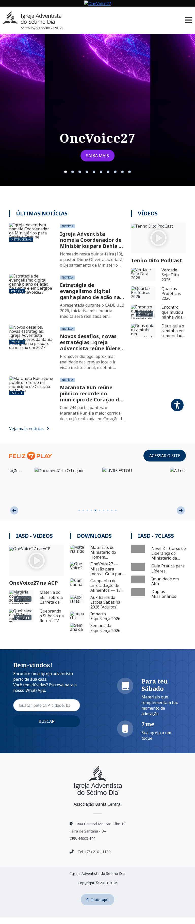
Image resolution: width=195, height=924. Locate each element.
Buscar (46, 721)
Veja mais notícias (27, 428)
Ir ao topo (99, 899)
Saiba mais (97, 155)
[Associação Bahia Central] (98, 780)
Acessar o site (164, 455)
